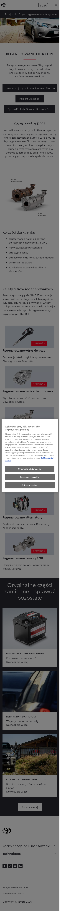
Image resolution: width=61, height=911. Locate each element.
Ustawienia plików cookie (29, 469)
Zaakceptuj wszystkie (29, 477)
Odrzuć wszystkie (29, 485)
